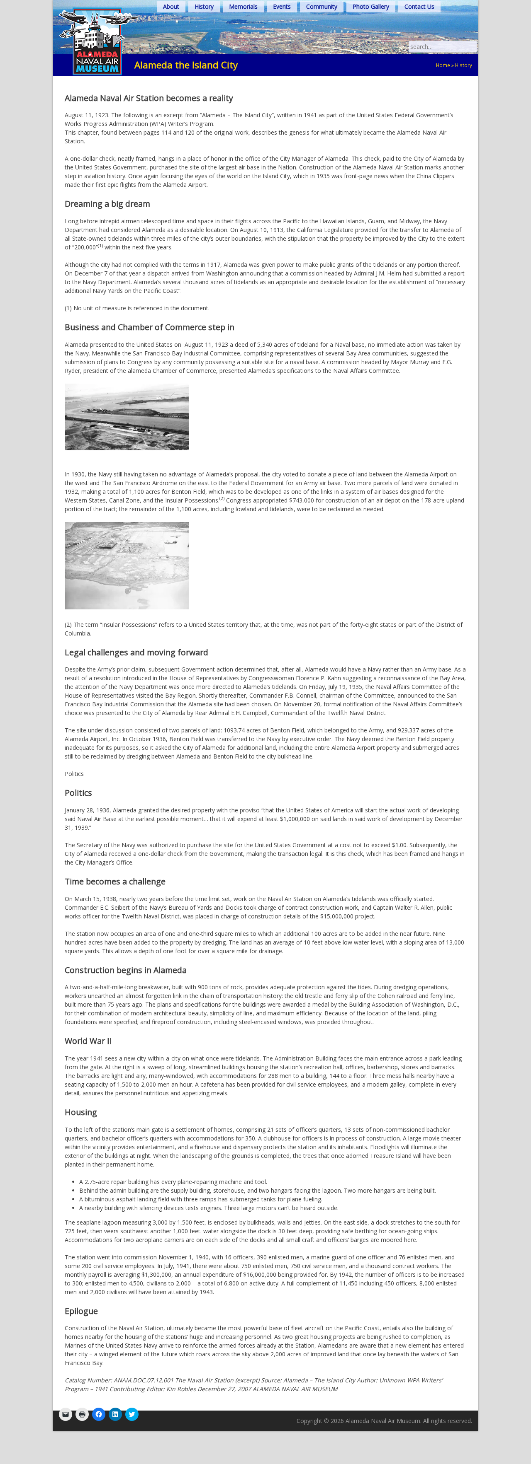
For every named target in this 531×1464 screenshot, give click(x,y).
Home (443, 65)
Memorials (243, 6)
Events (282, 6)
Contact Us (419, 6)
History (204, 6)
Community (321, 6)
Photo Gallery (371, 6)
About (171, 6)
